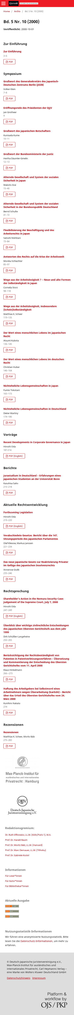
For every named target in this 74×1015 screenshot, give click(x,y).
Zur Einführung (12, 51)
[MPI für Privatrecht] (37, 769)
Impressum (39, 978)
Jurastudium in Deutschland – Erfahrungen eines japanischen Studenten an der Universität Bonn (32, 477)
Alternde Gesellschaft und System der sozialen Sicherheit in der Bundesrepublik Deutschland (31, 205)
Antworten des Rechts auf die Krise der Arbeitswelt (33, 256)
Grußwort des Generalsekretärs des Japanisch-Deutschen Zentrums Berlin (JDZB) (31, 83)
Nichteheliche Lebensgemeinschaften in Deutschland (34, 408)
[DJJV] (37, 805)
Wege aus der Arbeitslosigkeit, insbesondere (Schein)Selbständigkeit (30, 308)
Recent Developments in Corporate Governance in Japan (36, 442)
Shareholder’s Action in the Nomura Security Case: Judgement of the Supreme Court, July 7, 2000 (33, 600)
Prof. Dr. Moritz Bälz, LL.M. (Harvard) (24, 845)
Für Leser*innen (13, 875)
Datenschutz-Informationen (36, 941)
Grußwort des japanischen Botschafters (26, 131)
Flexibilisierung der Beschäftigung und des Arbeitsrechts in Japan (28, 231)
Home (6, 11)
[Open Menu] (3, 3)
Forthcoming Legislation (18, 512)
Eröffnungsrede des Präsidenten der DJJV (27, 107)
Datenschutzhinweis (18, 978)
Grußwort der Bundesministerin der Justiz (28, 154)
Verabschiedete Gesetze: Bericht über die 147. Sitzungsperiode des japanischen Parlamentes (30, 537)
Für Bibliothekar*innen (17, 886)
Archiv (17, 11)
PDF (10, 61)
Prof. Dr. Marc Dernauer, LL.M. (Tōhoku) (25, 850)
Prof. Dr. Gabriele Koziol (17, 855)
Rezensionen (10, 732)
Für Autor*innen (13, 880)
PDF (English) (15, 455)
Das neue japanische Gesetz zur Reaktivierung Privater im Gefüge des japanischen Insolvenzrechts (35, 563)
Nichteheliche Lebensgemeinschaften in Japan (30, 385)
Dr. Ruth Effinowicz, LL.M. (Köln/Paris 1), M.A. (28, 834)
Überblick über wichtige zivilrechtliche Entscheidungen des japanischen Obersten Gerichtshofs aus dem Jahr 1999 (36, 629)
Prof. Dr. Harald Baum (16, 839)
